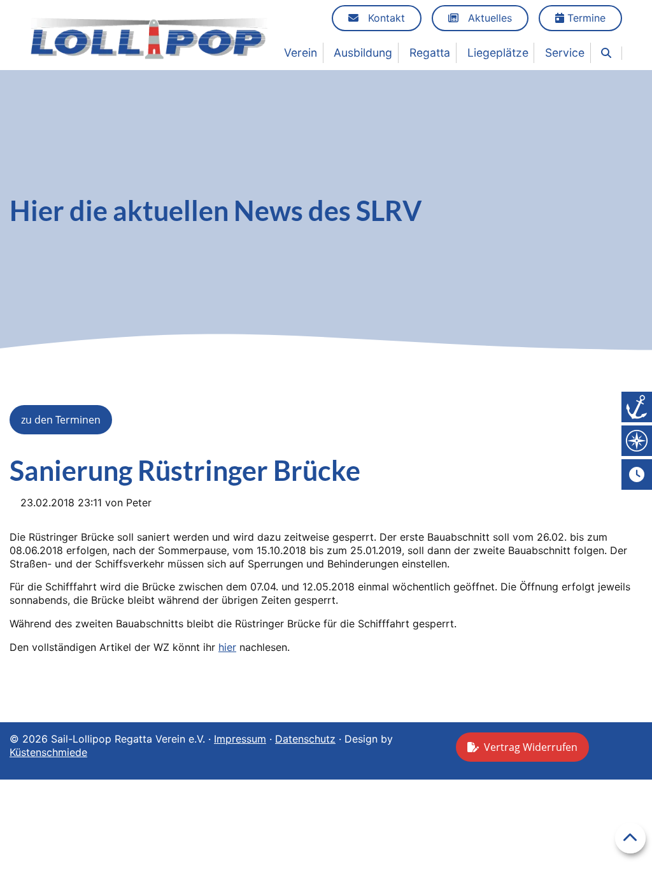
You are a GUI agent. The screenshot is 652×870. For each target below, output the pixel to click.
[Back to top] (630, 838)
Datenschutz (305, 738)
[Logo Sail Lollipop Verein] (149, 38)
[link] (606, 53)
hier (227, 647)
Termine (585, 17)
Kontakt (385, 17)
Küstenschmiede (48, 752)
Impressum (240, 738)
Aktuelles (488, 17)
